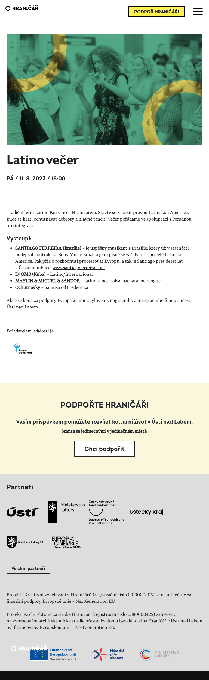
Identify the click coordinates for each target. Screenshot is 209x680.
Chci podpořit (104, 449)
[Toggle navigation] (197, 12)
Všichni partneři (28, 568)
